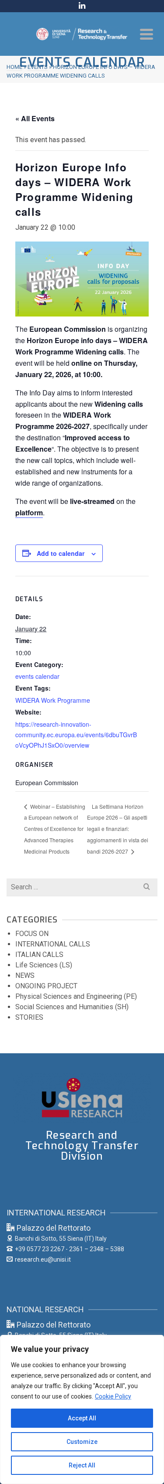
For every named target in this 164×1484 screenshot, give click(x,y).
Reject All (82, 1465)
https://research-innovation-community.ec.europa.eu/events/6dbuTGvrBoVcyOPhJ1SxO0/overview (76, 734)
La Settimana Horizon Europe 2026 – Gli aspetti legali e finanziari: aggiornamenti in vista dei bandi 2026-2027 (117, 829)
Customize (82, 1441)
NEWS (25, 975)
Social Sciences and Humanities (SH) (72, 1007)
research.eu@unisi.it (43, 1259)
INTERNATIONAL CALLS (52, 944)
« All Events (35, 118)
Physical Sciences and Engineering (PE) (76, 996)
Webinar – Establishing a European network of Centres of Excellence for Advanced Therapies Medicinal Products (54, 829)
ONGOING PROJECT (46, 986)
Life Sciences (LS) (43, 965)
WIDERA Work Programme (52, 700)
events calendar (37, 676)
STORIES (29, 1017)
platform (29, 512)
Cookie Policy (113, 1396)
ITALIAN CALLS (39, 954)
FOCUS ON (32, 933)
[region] (82, 1409)
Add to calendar (60, 553)
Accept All (82, 1418)
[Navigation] (146, 34)
